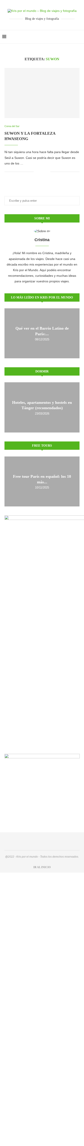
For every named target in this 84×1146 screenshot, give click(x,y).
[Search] (79, 36)
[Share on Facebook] (40, 172)
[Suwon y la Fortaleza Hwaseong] (42, 93)
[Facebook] (68, 36)
